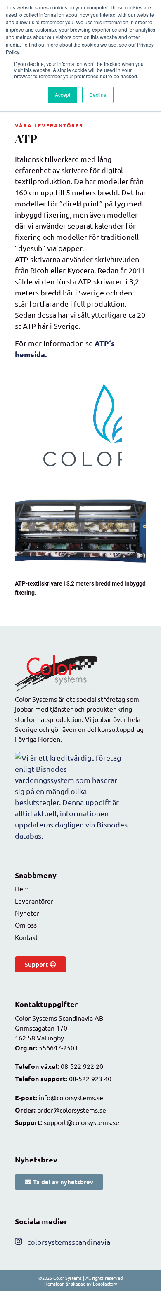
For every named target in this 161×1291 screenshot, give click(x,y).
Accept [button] (62, 94)
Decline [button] (98, 94)
